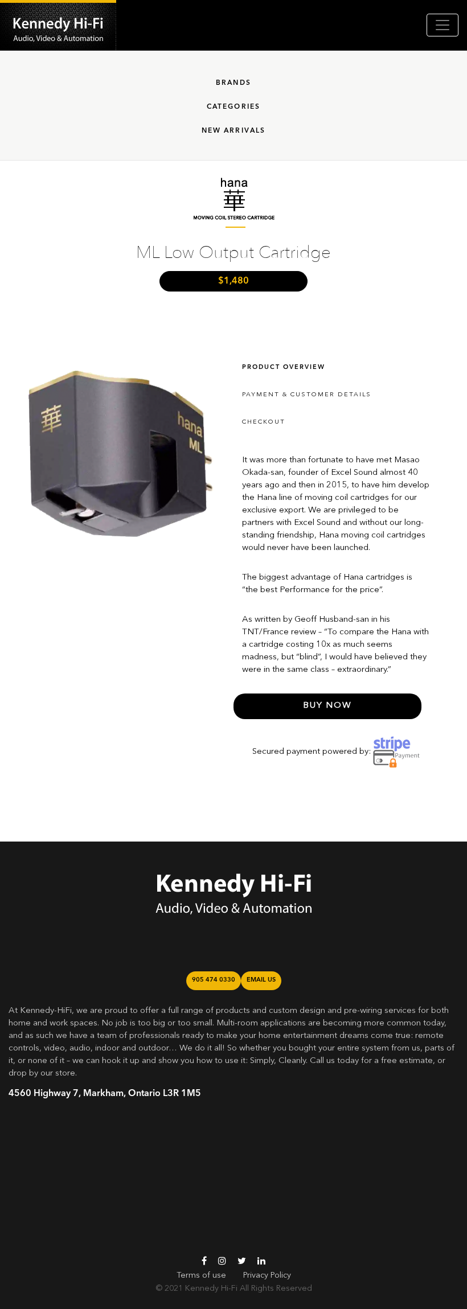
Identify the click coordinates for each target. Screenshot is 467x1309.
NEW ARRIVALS (234, 131)
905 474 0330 (213, 980)
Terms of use (201, 1275)
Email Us (261, 980)
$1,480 (233, 281)
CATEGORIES (234, 107)
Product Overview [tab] (283, 367)
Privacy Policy (267, 1275)
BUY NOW (328, 705)
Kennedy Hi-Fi (211, 1288)
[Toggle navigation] (442, 25)
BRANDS (233, 83)
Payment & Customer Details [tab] (306, 395)
